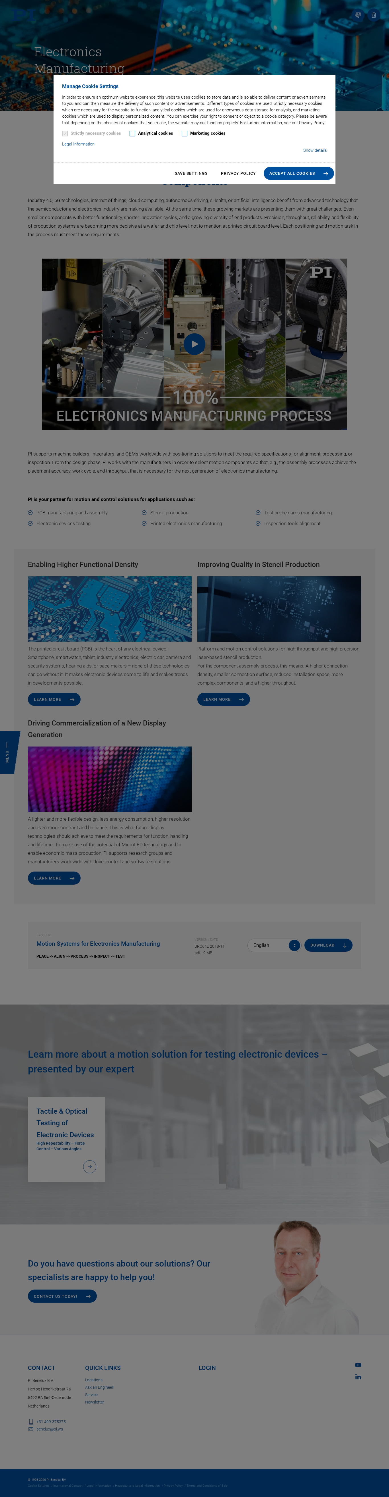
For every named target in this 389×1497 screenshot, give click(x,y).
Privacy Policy (238, 173)
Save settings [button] (191, 173)
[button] (299, 173)
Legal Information (78, 144)
